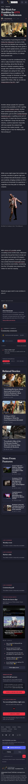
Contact (14, 727)
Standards (8, 727)
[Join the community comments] (26, 18)
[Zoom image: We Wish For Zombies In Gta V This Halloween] (14, 208)
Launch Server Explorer (14, 692)
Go (24, 756)
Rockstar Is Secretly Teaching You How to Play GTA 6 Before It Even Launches (18, 507)
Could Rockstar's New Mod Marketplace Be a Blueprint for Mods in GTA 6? (18, 495)
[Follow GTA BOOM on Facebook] (13, 735)
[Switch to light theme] (25, 2)
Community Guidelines (6, 731)
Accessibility (4, 729)
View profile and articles (9, 320)
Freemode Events (19, 261)
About (2, 727)
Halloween (6, 363)
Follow (19, 727)
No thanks (4, 761)
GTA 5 (13, 361)
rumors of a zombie (10, 250)
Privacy (10, 729)
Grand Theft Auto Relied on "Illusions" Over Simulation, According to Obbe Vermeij (18, 469)
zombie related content (12, 109)
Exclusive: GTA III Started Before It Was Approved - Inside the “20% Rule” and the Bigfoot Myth (18, 482)
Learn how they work (17, 687)
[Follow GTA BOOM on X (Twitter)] (2, 735)
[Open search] (22, 2)
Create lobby (15, 714)
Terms (15, 729)
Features (8, 6)
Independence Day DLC (8, 82)
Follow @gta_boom (14, 667)
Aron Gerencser (8, 18)
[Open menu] (2, 2)
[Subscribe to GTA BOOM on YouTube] (6, 735)
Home (2, 6)
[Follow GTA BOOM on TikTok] (9, 735)
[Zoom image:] (14, 30)
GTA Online (20, 361)
